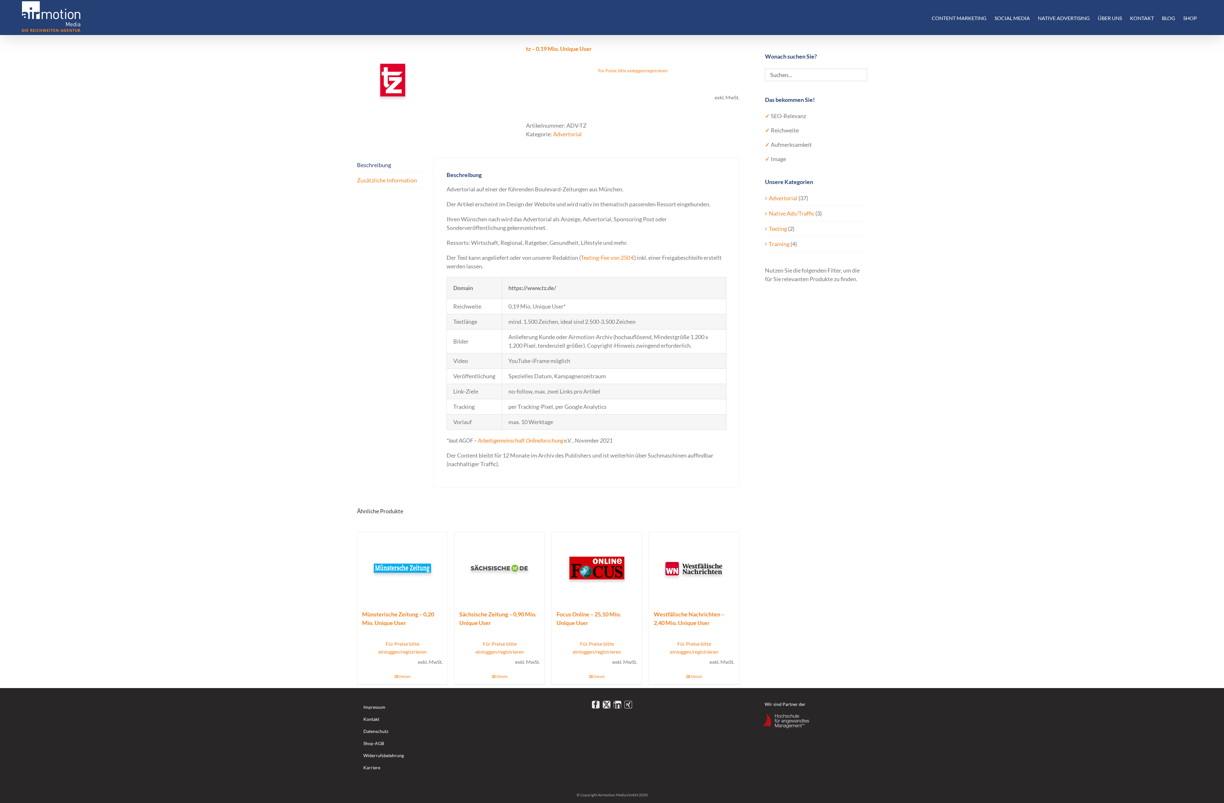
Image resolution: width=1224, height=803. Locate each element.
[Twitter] (606, 704)
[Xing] (628, 704)
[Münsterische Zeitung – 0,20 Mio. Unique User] (402, 568)
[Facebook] (596, 704)
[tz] (436, 80)
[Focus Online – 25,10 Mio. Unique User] (597, 568)
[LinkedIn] (617, 704)
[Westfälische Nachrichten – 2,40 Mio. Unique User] (694, 568)
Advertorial (567, 134)
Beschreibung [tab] (374, 164)
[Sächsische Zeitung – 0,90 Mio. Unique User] (500, 568)
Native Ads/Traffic (791, 213)
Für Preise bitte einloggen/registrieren (632, 70)
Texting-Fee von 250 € (607, 257)
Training (779, 243)
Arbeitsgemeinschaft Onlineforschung (520, 440)
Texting (778, 228)
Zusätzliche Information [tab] (387, 180)
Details (405, 676)
